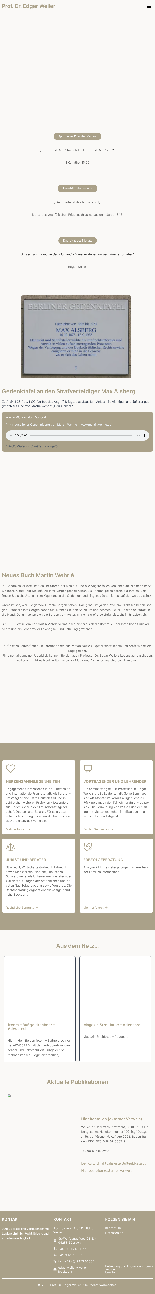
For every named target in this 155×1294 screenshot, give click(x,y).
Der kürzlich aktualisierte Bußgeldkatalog (114, 1163)
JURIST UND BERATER (26, 860)
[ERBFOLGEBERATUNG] (88, 847)
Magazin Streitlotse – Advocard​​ (112, 1025)
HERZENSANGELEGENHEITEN (33, 781)
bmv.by (110, 1272)
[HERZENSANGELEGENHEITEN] (10, 769)
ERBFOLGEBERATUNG (103, 860)
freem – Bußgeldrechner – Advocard (31, 1027)
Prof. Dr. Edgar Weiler (28, 6)
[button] (149, 6)
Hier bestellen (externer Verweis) (111, 1119)
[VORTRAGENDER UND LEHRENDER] (88, 769)
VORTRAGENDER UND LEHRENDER (114, 781)
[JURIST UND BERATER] (10, 847)
